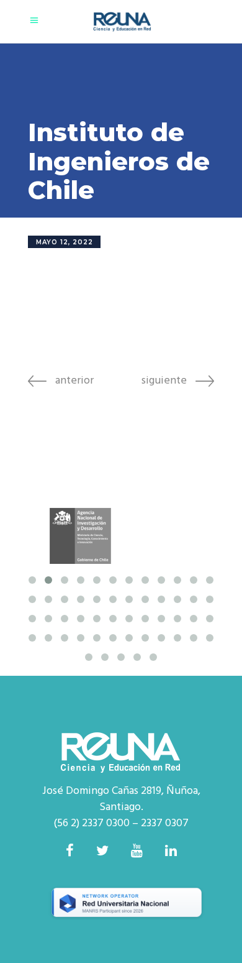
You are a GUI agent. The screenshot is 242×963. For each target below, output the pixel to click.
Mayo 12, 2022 (64, 242)
